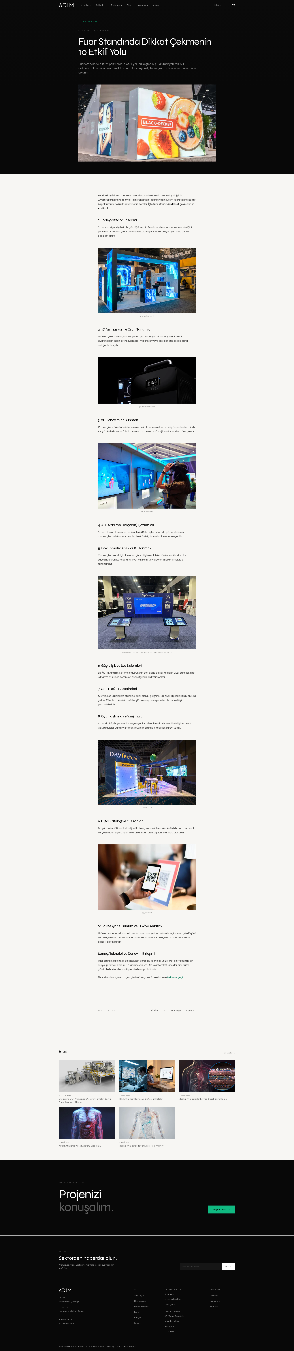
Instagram (216, 1301)
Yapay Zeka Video (173, 1299)
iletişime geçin (175, 977)
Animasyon (170, 1294)
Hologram (170, 1326)
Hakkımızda (142, 5)
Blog (129, 5)
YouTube (215, 1306)
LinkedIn (155, 1010)
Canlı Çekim (170, 1304)
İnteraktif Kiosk (172, 1321)
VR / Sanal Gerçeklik (174, 1316)
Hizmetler (84, 5)
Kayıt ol (228, 1266)
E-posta (191, 1010)
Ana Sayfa (139, 1295)
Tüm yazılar (88, 22)
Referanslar (117, 5)
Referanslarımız (141, 1306)
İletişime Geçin (221, 1209)
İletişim (217, 5)
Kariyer (155, 5)
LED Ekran (170, 1331)
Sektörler (100, 5)
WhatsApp (177, 1010)
